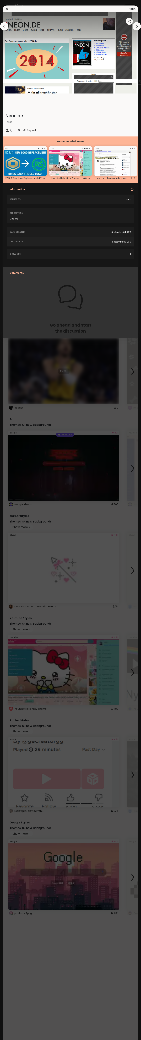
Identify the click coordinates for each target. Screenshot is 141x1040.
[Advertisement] (14, 520)
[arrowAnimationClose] (4, 26)
